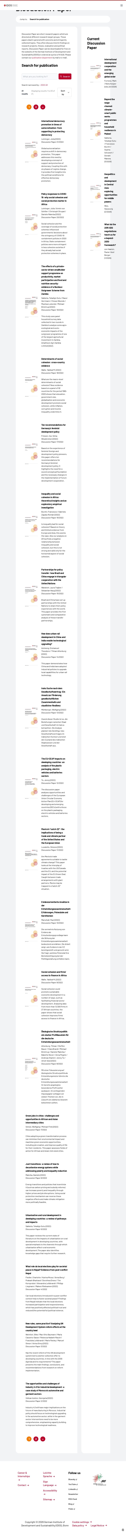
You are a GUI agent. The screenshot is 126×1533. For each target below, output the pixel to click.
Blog (70, 1504)
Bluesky (72, 1479)
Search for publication (39, 19)
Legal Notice (97, 1525)
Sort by (63, 92)
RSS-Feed (72, 1499)
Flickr (71, 1509)
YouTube (72, 1484)
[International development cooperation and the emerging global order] (95, 74)
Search (66, 76)
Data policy (78, 1525)
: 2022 (43, 85)
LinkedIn (72, 1489)
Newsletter (73, 1494)
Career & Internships (24, 1474)
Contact (22, 1485)
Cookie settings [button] (80, 1521)
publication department (42, 57)
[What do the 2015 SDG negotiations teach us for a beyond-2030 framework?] (95, 242)
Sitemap (48, 1499)
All (47, 85)
